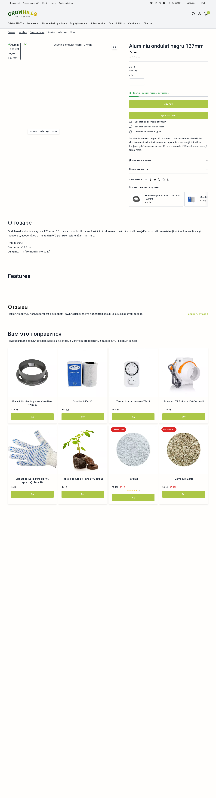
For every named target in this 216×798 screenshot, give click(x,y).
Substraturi (96, 23)
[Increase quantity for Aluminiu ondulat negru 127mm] (131, 82)
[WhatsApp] (156, 3)
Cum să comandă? (31, 3)
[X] (159, 179)
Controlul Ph (115, 23)
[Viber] (163, 179)
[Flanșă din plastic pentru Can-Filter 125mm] (136, 198)
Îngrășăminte (77, 23)
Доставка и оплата (140, 160)
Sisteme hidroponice (53, 23)
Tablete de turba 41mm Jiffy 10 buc (82, 478)
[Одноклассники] (150, 179)
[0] (205, 14)
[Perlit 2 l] (133, 449)
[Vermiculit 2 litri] (183, 449)
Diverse (148, 23)
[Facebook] (164, 3)
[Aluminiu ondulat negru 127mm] (114, 47)
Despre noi (15, 3)
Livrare (53, 3)
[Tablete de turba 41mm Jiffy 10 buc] (82, 449)
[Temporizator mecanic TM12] (133, 372)
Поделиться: (135, 179)
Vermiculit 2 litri (184, 478)
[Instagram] (160, 3)
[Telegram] (151, 3)
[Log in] (200, 14)
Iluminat (31, 23)
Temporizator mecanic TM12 (133, 401)
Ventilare (133, 23)
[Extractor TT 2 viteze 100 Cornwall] (183, 372)
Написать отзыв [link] (196, 314)
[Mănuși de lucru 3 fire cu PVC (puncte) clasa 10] (32, 449)
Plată (44, 3)
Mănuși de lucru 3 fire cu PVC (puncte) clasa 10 (32, 480)
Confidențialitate (66, 3)
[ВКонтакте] (146, 179)
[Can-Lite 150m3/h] (191, 198)
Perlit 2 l (133, 478)
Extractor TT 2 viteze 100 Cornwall (184, 401)
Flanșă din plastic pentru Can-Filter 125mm (163, 197)
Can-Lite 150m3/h (82, 401)
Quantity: (133, 70)
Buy (32, 417)
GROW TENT (15, 23)
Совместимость (138, 169)
